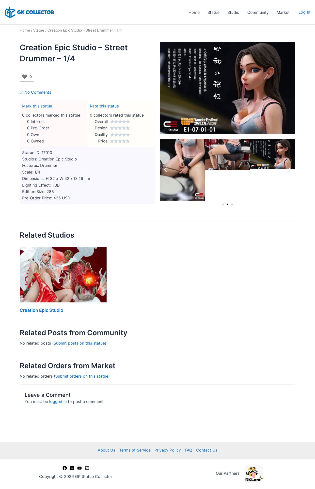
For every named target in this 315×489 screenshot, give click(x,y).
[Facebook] (65, 468)
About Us (106, 450)
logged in (58, 401)
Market (283, 12)
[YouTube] (79, 468)
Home (194, 12)
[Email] (87, 468)
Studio (233, 12)
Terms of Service (135, 450)
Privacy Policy (168, 450)
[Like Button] (24, 76)
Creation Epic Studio (41, 310)
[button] (165, 170)
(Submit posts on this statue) (79, 343)
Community (258, 12)
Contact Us (206, 450)
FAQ (188, 450)
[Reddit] (72, 468)
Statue (213, 12)
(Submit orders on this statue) (82, 376)
